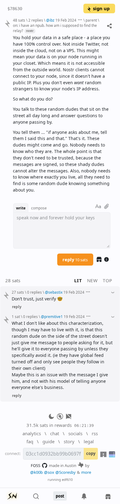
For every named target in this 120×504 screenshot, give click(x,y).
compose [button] (39, 207)
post (60, 496)
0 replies (34, 292)
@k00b (36, 472)
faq (29, 441)
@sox (49, 472)
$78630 (14, 8)
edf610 (67, 479)
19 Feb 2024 (65, 20)
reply (75, 259)
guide (48, 441)
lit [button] (78, 280)
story (69, 441)
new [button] (92, 280)
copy (90, 453)
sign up (101, 8)
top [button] (107, 280)
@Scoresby (65, 472)
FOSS (35, 465)
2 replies (35, 20)
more (86, 472)
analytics (31, 433)
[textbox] (61, 114)
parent (91, 20)
